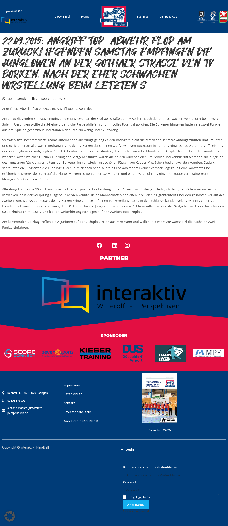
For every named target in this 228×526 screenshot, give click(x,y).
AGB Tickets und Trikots (81, 421)
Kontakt (69, 403)
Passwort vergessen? (136, 511)
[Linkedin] (114, 245)
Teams (85, 16)
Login (129, 449)
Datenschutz (73, 394)
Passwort (129, 482)
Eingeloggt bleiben (140, 497)
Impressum (72, 385)
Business (143, 16)
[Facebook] (99, 245)
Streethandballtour (77, 412)
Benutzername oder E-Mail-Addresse (150, 467)
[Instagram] (127, 245)
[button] (171, 449)
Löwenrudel (62, 16)
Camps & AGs (168, 16)
